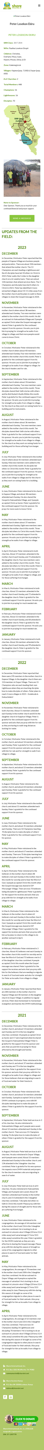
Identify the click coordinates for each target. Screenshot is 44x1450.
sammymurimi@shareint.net (17, 1373)
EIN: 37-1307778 (9, 1434)
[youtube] (11, 1397)
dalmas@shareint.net (15, 1388)
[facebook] (5, 1397)
